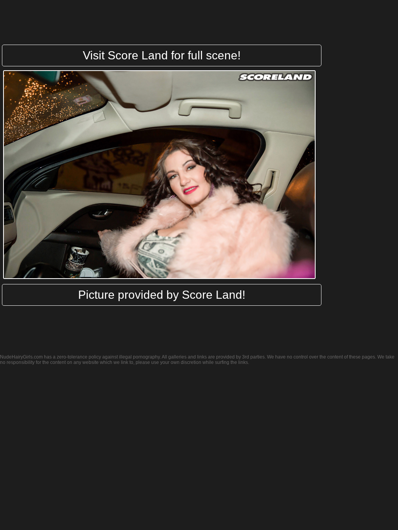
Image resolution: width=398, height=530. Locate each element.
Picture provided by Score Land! (161, 294)
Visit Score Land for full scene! (162, 55)
